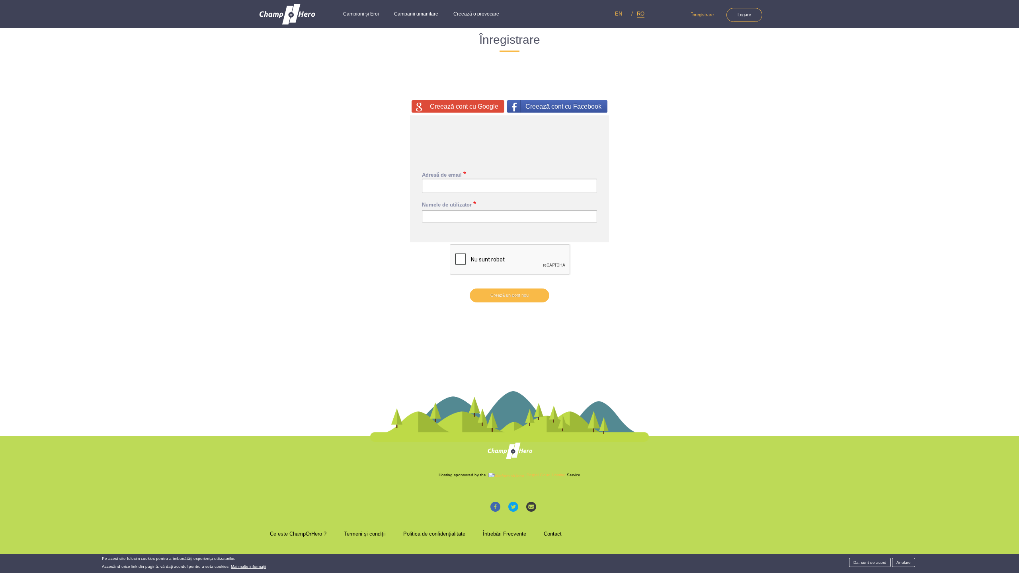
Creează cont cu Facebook (563, 106)
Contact (553, 534)
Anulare (903, 562)
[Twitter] (513, 506)
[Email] (531, 506)
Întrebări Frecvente (504, 534)
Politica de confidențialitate (434, 534)
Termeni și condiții (365, 534)
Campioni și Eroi (361, 14)
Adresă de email (442, 175)
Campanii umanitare (416, 14)
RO (640, 14)
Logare (744, 14)
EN (618, 14)
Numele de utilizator (447, 205)
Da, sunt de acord (869, 562)
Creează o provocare (476, 14)
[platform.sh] (506, 475)
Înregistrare (702, 14)
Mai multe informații (248, 566)
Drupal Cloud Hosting (546, 475)
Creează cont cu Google (464, 106)
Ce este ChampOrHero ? (298, 534)
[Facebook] (495, 506)
